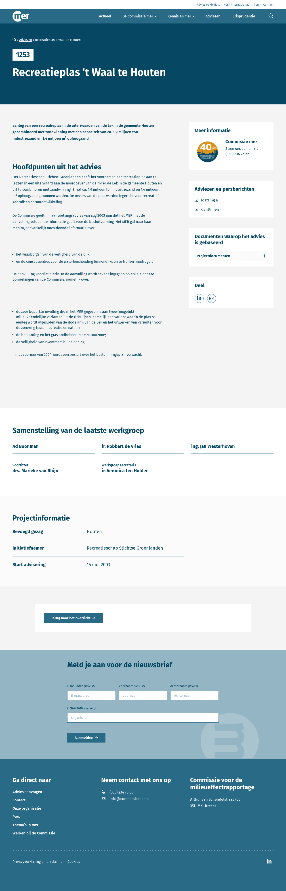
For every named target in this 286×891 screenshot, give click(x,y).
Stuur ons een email (241, 148)
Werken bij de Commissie (34, 833)
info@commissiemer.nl (129, 798)
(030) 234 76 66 (241, 154)
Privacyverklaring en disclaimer (38, 861)
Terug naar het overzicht (70, 618)
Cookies (73, 861)
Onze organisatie (27, 808)
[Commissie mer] (21, 16)
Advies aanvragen (27, 791)
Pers (16, 816)
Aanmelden (84, 738)
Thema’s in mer (25, 825)
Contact (19, 800)
